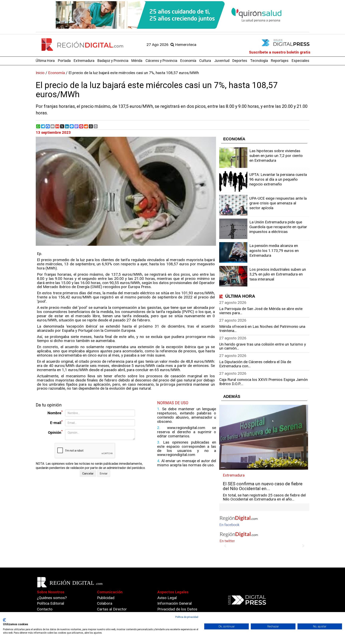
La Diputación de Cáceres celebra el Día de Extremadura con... (255, 364)
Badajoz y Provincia (112, 60)
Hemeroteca (185, 44)
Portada (64, 60)
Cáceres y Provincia (161, 60)
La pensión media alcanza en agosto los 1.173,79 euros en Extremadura (274, 250)
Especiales (300, 60)
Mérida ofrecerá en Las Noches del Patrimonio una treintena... (262, 328)
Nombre (55, 412)
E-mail (56, 422)
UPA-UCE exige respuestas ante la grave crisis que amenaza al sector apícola (278, 203)
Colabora (104, 603)
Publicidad (105, 597)
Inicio (40, 72)
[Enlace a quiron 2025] (172, 15)
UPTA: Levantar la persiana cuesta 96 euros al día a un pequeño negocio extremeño (278, 179)
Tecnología (259, 60)
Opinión (55, 432)
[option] (172, 15)
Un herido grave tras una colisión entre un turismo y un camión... (262, 346)
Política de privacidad (186, 617)
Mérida (136, 60)
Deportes (239, 60)
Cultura (205, 60)
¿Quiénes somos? (52, 597)
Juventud (221, 60)
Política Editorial (50, 603)
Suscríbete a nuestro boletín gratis (279, 52)
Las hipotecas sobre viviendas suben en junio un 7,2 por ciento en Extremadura (276, 156)
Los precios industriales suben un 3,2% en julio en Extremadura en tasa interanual (277, 274)
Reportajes (279, 60)
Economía (188, 60)
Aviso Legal (167, 597)
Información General (174, 603)
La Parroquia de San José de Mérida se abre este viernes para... (260, 310)
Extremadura (84, 60)
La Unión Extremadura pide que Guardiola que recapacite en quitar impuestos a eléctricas (278, 227)
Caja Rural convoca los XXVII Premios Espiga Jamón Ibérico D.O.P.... (263, 381)
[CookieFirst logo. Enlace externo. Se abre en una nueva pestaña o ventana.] (4, 620)
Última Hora (45, 60)
